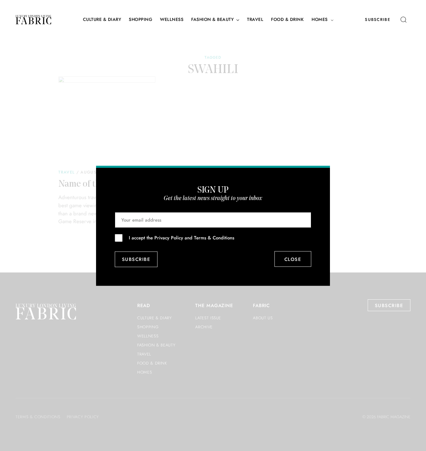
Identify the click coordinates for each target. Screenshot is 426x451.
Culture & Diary (102, 19)
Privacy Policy (168, 237)
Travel (255, 19)
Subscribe (377, 19)
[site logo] (33, 19)
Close (293, 259)
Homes (320, 19)
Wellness (171, 19)
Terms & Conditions (214, 237)
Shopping (140, 19)
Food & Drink (287, 19)
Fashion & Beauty (212, 19)
